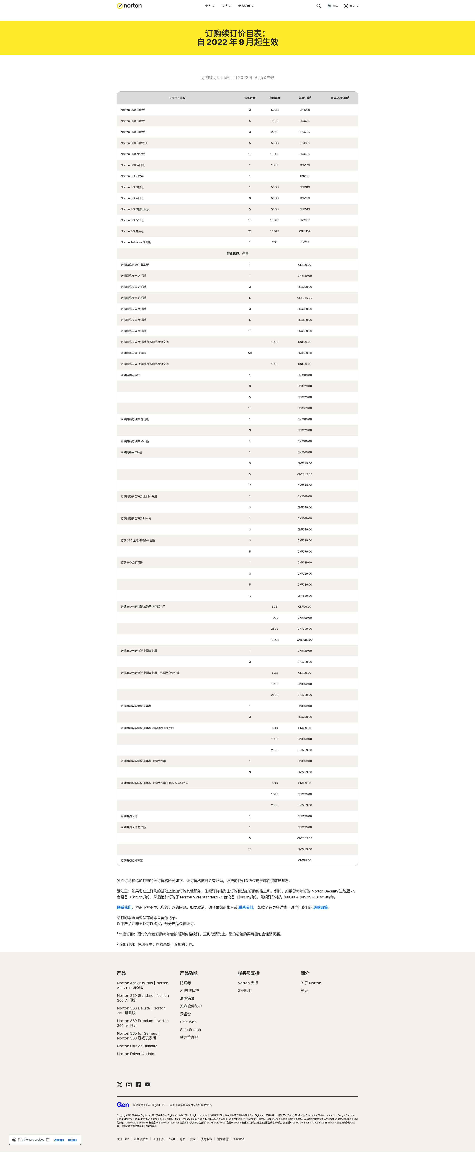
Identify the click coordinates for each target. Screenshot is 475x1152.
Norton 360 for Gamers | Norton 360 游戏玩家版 (138, 1035)
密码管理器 (189, 1037)
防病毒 (185, 983)
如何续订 (245, 991)
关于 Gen (123, 1139)
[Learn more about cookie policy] (47, 1140)
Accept (59, 1139)
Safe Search (190, 1029)
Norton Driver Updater (136, 1054)
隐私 (182, 1139)
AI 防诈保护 (189, 991)
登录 (304, 991)
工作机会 (159, 1139)
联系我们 (124, 907)
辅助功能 (223, 1139)
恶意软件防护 (191, 1006)
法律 (172, 1139)
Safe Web (188, 1022)
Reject (72, 1139)
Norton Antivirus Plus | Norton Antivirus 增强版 (142, 985)
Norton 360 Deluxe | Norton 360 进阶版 (141, 1010)
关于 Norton (311, 983)
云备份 (185, 1014)
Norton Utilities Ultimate (137, 1046)
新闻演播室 (141, 1139)
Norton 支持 (248, 983)
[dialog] (45, 1140)
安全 (193, 1139)
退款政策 (320, 907)
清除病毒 (187, 998)
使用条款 (206, 1139)
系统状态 (239, 1139)
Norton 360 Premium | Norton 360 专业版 (143, 1023)
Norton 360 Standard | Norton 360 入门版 (143, 998)
